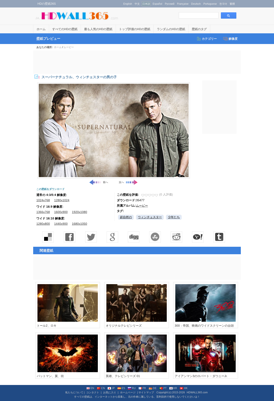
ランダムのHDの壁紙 (171, 29)
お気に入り (109, 392)
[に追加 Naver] (155, 237)
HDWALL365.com (197, 392)
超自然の (126, 217)
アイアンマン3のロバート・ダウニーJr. (201, 376)
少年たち (174, 217)
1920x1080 (79, 212)
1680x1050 (79, 223)
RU (134, 388)
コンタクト (92, 392)
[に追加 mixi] (176, 237)
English (127, 3)
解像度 (233, 38)
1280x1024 (61, 200)
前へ (105, 182)
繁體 (232, 3)
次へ (121, 182)
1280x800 (43, 223)
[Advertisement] (137, 62)
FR (144, 388)
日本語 (146, 3)
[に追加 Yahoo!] (133, 237)
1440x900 (61, 223)
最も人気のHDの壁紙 (98, 29)
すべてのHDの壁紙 (64, 29)
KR (175, 388)
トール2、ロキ (47, 325)
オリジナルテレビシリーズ (124, 325)
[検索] (229, 15)
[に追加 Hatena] (198, 237)
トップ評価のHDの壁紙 (134, 29)
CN (103, 388)
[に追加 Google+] (112, 237)
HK (186, 388)
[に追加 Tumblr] (219, 237)
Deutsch (196, 3)
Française (183, 3)
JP (113, 388)
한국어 (223, 3)
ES (123, 388)
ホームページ (128, 392)
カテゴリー (209, 38)
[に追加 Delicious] (48, 237)
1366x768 (43, 212)
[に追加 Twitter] (91, 237)
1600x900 (61, 212)
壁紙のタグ (199, 29)
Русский (169, 3)
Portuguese (210, 3)
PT (165, 388)
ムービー (69, 47)
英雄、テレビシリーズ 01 (123, 376)
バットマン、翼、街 (50, 376)
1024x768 (43, 200)
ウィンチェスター (150, 217)
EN (92, 388)
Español (157, 3)
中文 (137, 3)
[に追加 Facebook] (69, 237)
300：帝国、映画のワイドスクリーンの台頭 (204, 325)
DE (154, 388)
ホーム (41, 29)
